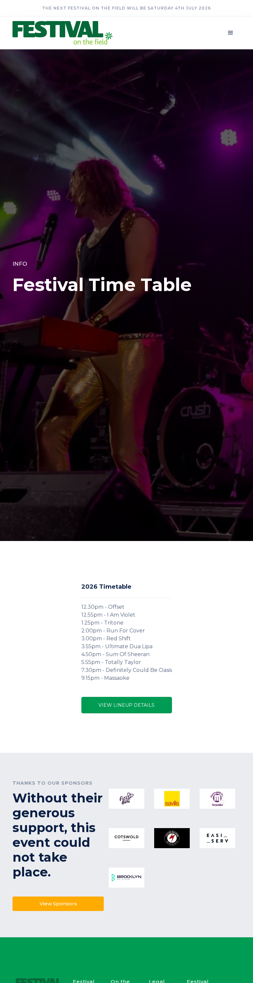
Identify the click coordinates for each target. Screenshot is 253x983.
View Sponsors (58, 903)
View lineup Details (126, 705)
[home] (67, 32)
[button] (230, 33)
